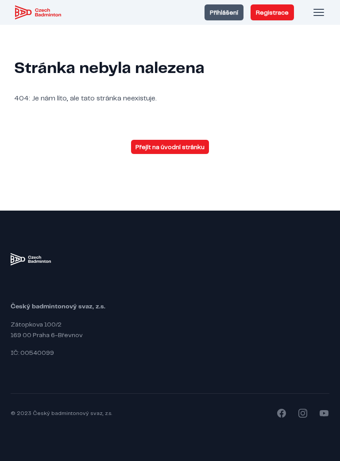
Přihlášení (224, 12)
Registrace (272, 12)
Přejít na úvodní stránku (170, 147)
